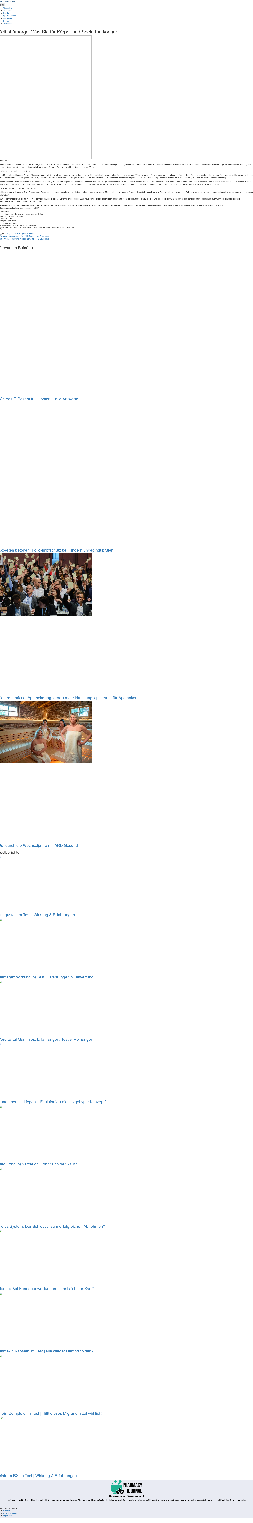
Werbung (6, 1510)
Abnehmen (7, 18)
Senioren (31, 233)
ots (5, 230)
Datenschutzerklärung (11, 1513)
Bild (6, 233)
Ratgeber (22, 233)
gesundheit (13, 233)
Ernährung (7, 13)
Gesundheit (8, 7)
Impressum (7, 1515)
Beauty (6, 21)
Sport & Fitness (9, 15)
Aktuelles (7, 10)
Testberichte (8, 23)
